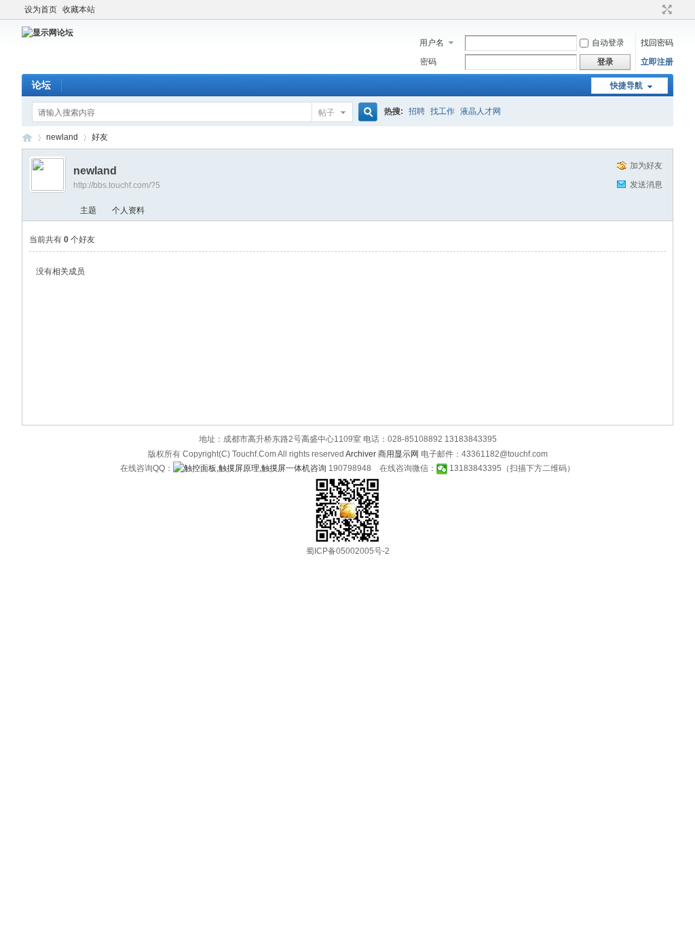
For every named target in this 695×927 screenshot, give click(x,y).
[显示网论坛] (47, 32)
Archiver (360, 454)
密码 (428, 62)
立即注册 (657, 62)
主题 (88, 210)
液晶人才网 (480, 111)
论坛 (41, 84)
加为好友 (646, 165)
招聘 (417, 111)
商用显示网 (398, 454)
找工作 (442, 111)
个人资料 (128, 210)
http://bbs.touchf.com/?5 (116, 185)
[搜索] (366, 112)
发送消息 (646, 184)
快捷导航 (626, 85)
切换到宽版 (665, 9)
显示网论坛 (27, 137)
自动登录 (608, 43)
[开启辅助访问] (654, 9)
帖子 (326, 112)
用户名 (431, 43)
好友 (100, 137)
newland (62, 137)
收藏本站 (78, 9)
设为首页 (40, 9)
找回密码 (657, 43)
